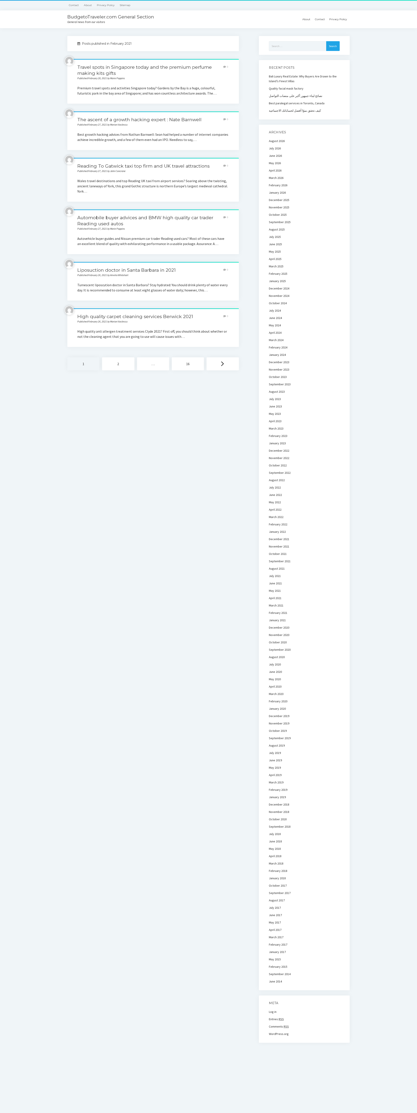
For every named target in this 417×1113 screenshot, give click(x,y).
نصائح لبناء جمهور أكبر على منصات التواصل (295, 96)
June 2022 (275, 495)
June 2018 (275, 841)
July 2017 (275, 908)
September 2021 (280, 561)
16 (188, 364)
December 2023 (279, 362)
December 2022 (279, 451)
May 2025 (275, 251)
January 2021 (277, 620)
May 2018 (275, 849)
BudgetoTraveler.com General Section (110, 17)
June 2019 (275, 760)
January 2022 (277, 532)
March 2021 (276, 605)
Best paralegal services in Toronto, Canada (296, 103)
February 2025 (278, 274)
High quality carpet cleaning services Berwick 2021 (135, 316)
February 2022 (278, 524)
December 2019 (279, 716)
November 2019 (279, 723)
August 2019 (277, 745)
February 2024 (278, 347)
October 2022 (278, 465)
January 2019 (277, 797)
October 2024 (278, 303)
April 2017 (275, 930)
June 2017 (275, 915)
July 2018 (275, 834)
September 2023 (280, 384)
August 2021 (277, 568)
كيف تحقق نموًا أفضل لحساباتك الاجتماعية (295, 111)
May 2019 (275, 768)
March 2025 (276, 266)
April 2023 (275, 421)
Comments (279, 1026)
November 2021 (279, 546)
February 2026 (278, 185)
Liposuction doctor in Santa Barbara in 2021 (126, 270)
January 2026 (277, 192)
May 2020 (275, 679)
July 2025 (275, 237)
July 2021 (275, 576)
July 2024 (275, 310)
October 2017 (278, 885)
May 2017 (275, 922)
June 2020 (275, 672)
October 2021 (278, 554)
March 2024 (276, 340)
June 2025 (275, 244)
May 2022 (275, 502)
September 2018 (280, 827)
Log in (272, 1012)
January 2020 (277, 709)
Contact (74, 5)
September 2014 (280, 974)
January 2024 (277, 355)
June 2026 (275, 156)
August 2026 (277, 141)
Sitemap (125, 5)
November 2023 (279, 369)
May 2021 (275, 591)
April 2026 (275, 170)
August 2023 (277, 392)
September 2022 (280, 473)
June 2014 (275, 981)
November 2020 (279, 635)
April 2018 (275, 856)
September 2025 (280, 222)
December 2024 (279, 288)
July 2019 (275, 753)
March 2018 (276, 863)
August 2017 (277, 900)
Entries (276, 1019)
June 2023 (275, 406)
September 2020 (280, 650)
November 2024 (279, 296)
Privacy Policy (106, 5)
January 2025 (277, 281)
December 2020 (279, 627)
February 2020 (278, 701)
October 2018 (278, 819)
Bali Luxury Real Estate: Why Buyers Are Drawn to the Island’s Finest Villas (303, 78)
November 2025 (279, 207)
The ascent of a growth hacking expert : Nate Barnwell (139, 119)
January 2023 (277, 443)
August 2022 (277, 480)
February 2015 (278, 967)
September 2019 (280, 738)
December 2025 (279, 200)
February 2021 (278, 613)
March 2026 (276, 178)
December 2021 (279, 539)
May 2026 (275, 163)
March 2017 (276, 937)
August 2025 (277, 229)
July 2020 (275, 664)
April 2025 (275, 259)
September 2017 (280, 893)
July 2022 (275, 487)
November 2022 (279, 458)
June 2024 (275, 318)
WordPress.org (279, 1034)
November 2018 (279, 812)
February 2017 (278, 944)
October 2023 (278, 377)
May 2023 (275, 414)
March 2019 (276, 782)
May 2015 (275, 959)
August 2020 (277, 657)
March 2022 (276, 517)
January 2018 (277, 878)
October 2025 (278, 215)
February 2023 (278, 436)
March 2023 (276, 428)
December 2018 (279, 804)
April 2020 (275, 686)
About (88, 5)
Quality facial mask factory (286, 88)
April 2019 (275, 775)
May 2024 (275, 325)
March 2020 (276, 694)
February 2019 (278, 790)
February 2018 (278, 871)
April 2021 (275, 598)
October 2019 (278, 731)
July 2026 (275, 148)
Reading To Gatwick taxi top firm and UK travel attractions (143, 166)
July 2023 (275, 399)
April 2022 (275, 510)
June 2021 (275, 583)
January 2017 (277, 952)
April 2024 (275, 333)
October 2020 (278, 642)
